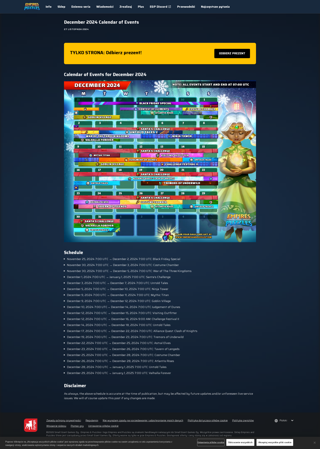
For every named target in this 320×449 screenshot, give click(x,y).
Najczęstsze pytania (215, 6)
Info (49, 6)
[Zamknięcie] (314, 442)
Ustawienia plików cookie (103, 426)
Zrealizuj (126, 6)
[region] (160, 443)
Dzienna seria (80, 6)
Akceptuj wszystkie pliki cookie (274, 442)
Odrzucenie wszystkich (240, 442)
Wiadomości (105, 6)
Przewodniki (186, 6)
